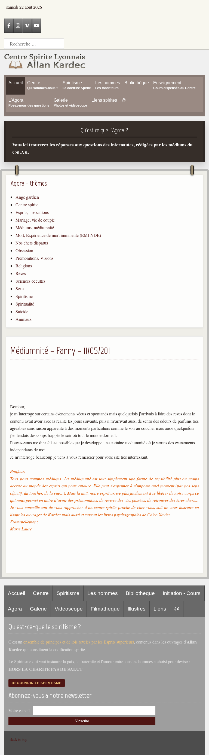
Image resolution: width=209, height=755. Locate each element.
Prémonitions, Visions (34, 258)
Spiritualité (25, 304)
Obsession (24, 250)
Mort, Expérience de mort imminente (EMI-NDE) (58, 235)
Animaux (24, 319)
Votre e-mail (19, 710)
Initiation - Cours (182, 593)
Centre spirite (27, 204)
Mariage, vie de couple (35, 220)
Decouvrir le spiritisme (37, 683)
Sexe (20, 288)
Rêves (21, 273)
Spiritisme (24, 296)
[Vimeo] (27, 26)
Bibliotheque (140, 593)
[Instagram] (18, 26)
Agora (15, 609)
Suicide (22, 311)
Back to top (18, 739)
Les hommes (102, 593)
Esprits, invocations (32, 212)
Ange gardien (27, 197)
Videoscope (69, 609)
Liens (159, 609)
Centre (41, 593)
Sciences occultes (30, 281)
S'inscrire (82, 721)
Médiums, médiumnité (35, 227)
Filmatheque (105, 609)
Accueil (16, 593)
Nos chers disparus (32, 243)
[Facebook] (8, 26)
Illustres (137, 609)
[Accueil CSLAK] (45, 62)
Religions (24, 265)
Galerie (38, 609)
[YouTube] (36, 26)
